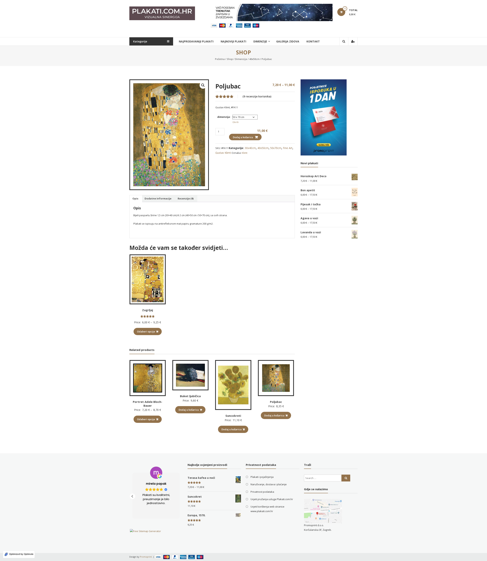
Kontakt (313, 41)
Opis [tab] (135, 198)
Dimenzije (241, 59)
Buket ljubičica (190, 396)
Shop (230, 59)
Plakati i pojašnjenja (262, 477)
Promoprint (146, 556)
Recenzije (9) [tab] (185, 198)
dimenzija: (224, 117)
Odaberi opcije (146, 331)
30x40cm (250, 148)
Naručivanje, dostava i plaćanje (269, 484)
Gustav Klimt (223, 153)
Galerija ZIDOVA (287, 41)
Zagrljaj (147, 310)
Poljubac (276, 402)
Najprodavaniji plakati (196, 41)
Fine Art (287, 148)
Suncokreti (233, 416)
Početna (220, 59)
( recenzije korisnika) (257, 96)
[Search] (345, 478)
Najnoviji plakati (233, 41)
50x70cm (275, 148)
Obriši (235, 122)
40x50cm (254, 59)
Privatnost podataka (262, 491)
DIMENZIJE (260, 41)
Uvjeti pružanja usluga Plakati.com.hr (272, 499)
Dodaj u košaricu (243, 137)
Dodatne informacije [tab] (158, 198)
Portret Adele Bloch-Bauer (147, 403)
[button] (203, 85)
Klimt (244, 153)
